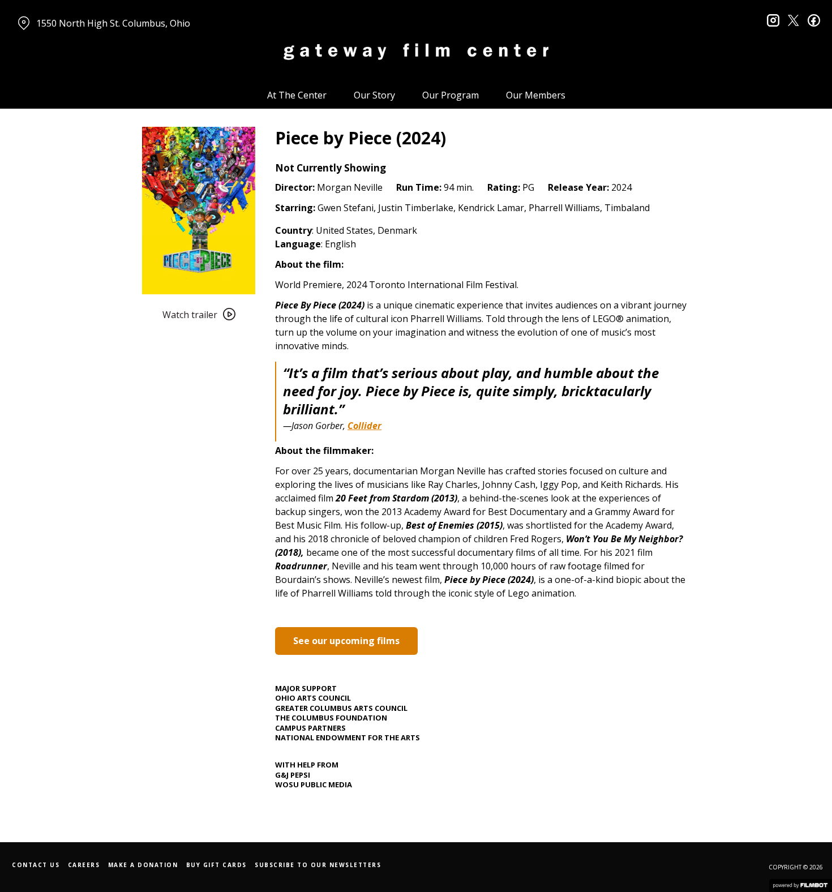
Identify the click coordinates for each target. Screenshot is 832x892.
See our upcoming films (346, 640)
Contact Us (35, 865)
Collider (364, 425)
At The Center (297, 95)
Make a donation (143, 865)
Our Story (374, 95)
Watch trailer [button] (189, 314)
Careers (84, 865)
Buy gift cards (216, 865)
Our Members (535, 95)
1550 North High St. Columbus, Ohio (113, 23)
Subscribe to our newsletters (318, 865)
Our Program (450, 95)
